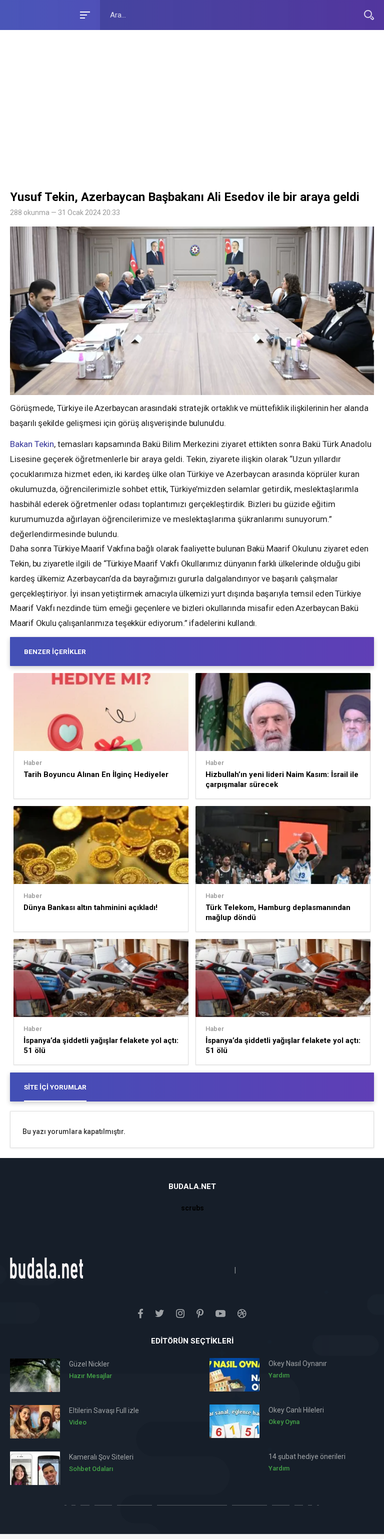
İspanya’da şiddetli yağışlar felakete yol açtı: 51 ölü (101, 1045)
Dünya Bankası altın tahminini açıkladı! (91, 907)
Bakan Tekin (32, 444)
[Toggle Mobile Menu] (83, 14)
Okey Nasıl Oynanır (297, 1364)
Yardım (279, 1375)
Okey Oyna (284, 1421)
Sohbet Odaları (91, 1469)
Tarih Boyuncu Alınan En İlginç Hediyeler (96, 774)
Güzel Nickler (89, 1364)
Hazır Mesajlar (90, 1375)
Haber (33, 763)
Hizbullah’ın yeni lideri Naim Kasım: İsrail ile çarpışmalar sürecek (282, 779)
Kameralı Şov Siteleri (101, 1457)
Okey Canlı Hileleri (296, 1410)
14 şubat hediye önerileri (307, 1456)
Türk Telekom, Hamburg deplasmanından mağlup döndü (278, 912)
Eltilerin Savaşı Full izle (104, 1410)
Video (77, 1422)
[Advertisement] (192, 112)
